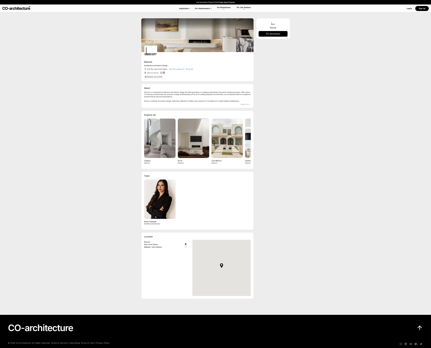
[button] (221, 265)
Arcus (180, 161)
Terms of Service (59, 343)
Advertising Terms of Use (81, 343)
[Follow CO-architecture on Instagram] (400, 344)
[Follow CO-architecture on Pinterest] (410, 344)
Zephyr (248, 161)
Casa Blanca (216, 161)
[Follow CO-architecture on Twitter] (421, 344)
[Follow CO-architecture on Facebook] (415, 344)
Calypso (147, 161)
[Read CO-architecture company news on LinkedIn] (405, 344)
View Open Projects (227, 2)
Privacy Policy (102, 343)
